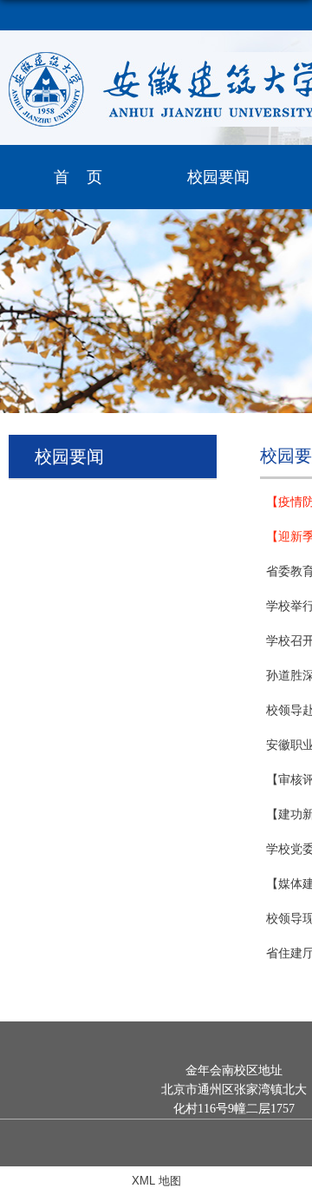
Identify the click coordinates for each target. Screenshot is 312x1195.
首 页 (78, 177)
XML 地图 (156, 1180)
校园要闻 (218, 177)
